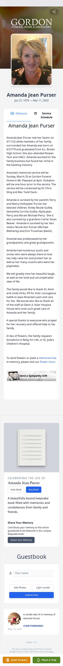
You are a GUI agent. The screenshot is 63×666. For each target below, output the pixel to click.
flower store (47, 362)
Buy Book (34, 489)
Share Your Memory (21, 539)
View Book (15, 489)
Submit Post (31, 595)
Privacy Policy (22, 651)
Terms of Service (40, 651)
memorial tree (47, 358)
